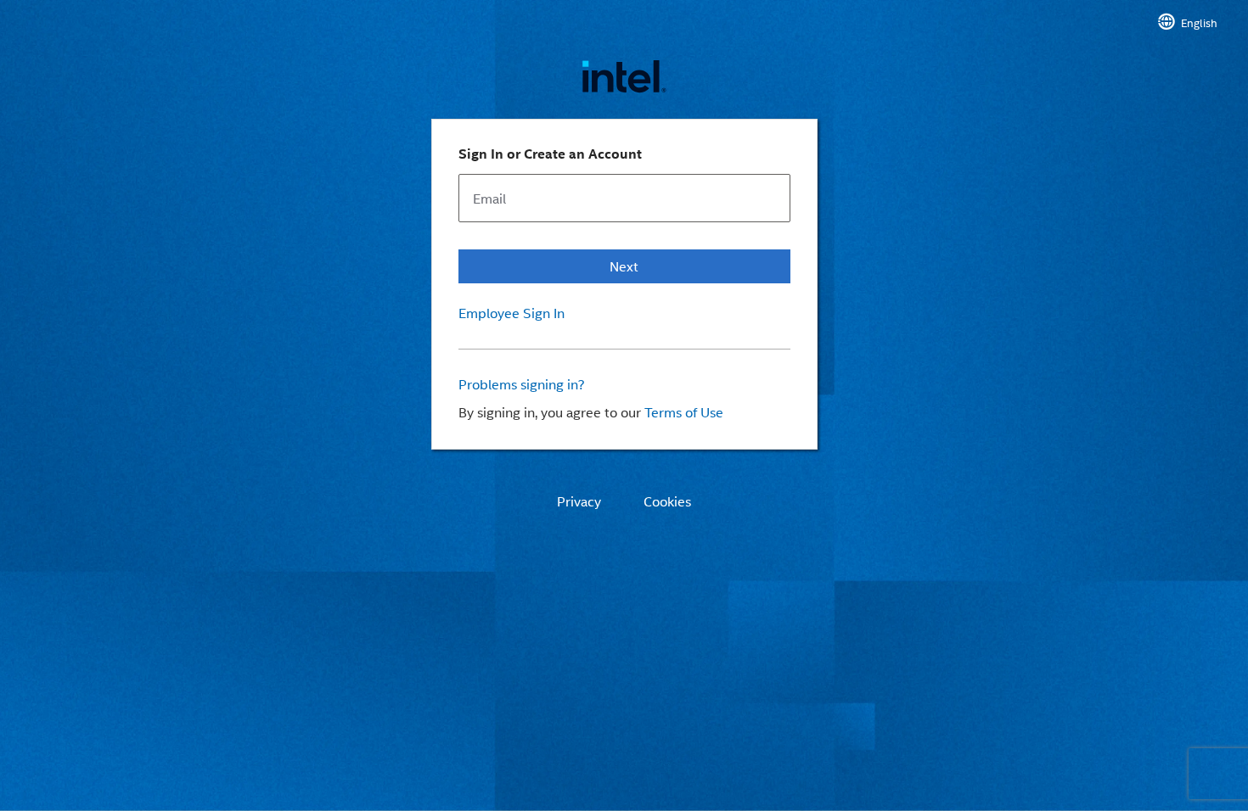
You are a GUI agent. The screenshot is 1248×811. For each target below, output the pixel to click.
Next (624, 266)
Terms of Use (683, 412)
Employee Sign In (511, 313)
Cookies (667, 501)
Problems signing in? (521, 384)
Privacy (579, 501)
